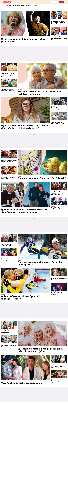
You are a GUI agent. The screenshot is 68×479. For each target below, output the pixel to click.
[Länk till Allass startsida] (7, 2)
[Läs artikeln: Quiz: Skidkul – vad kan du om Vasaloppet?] (59, 201)
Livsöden (14, 2)
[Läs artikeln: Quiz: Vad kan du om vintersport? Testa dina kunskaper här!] (42, 246)
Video (33, 2)
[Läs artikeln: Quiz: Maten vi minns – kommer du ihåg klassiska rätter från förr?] (9, 170)
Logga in (62, 2)
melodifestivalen (54, 277)
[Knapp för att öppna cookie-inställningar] (66, 2)
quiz (2, 37)
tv (1, 207)
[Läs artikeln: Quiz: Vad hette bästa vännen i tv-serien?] (9, 238)
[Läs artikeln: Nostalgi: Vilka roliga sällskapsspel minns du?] (9, 83)
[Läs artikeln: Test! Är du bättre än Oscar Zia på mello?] (59, 287)
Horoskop (41, 2)
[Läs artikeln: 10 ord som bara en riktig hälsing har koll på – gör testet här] (25, 23)
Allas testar (35, 5)
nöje (2, 88)
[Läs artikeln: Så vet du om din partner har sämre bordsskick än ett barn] (59, 31)
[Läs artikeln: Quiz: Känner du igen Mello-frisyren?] (59, 272)
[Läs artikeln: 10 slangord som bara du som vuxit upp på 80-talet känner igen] (59, 15)
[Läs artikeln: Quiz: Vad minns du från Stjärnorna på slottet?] (59, 374)
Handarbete (28, 2)
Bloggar (37, 2)
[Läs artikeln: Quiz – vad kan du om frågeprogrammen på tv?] (9, 252)
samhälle (3, 123)
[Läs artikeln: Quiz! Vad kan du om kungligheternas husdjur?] (59, 116)
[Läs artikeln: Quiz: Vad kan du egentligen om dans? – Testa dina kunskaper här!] (59, 186)
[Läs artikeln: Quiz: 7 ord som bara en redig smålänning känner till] (9, 67)
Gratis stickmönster (16, 5)
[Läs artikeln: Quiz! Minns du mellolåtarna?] (9, 325)
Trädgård (18, 2)
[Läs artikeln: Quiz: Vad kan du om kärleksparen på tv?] (25, 367)
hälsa (52, 190)
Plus (45, 2)
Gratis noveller (28, 5)
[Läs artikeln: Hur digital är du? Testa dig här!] (9, 339)
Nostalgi (22, 5)
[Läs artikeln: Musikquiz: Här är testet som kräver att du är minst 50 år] (59, 359)
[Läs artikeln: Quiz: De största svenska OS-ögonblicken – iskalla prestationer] (25, 280)
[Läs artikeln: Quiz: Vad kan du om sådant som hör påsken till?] (42, 162)
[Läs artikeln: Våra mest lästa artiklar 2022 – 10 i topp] (59, 101)
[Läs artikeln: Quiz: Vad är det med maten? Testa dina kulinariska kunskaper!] (9, 154)
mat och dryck (4, 159)
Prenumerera (54, 2)
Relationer (23, 2)
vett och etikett (54, 35)
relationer (20, 89)
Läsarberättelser (8, 5)
